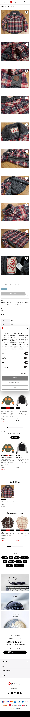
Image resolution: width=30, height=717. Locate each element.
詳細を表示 (23, 373)
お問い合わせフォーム (16, 652)
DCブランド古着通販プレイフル (16, 713)
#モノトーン (9, 565)
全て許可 (15, 377)
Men (4, 288)
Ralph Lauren (19, 410)
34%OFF (12, 530)
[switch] (26, 358)
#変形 (25, 561)
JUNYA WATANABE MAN (6, 410)
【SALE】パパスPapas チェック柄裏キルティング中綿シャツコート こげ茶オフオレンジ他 (7, 535)
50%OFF (12, 455)
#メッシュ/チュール (19, 565)
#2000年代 (11, 561)
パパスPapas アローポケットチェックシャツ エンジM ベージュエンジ (22, 535)
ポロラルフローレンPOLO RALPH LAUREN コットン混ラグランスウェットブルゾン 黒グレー (22, 414)
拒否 (15, 387)
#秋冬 (11, 557)
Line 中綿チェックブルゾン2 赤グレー (7, 502)
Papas (2, 532)
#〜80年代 (4, 557)
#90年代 (16, 557)
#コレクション (24, 557)
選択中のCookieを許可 (15, 382)
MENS (3, 455)
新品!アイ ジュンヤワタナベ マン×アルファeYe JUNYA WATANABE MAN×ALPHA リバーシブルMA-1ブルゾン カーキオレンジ (7, 415)
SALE (8, 455)
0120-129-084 (16, 642)
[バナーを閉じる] (27, 328)
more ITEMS (14, 437)
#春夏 (5, 561)
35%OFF (26, 530)
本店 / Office (16, 688)
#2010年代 (18, 561)
